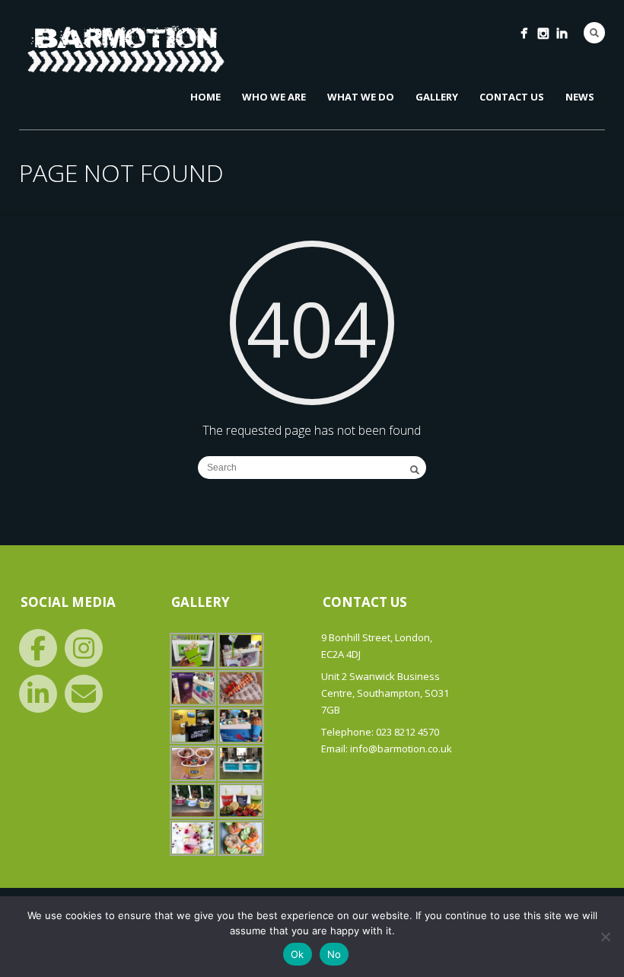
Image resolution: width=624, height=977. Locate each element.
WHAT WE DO (360, 97)
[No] (605, 936)
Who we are (274, 97)
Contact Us (511, 97)
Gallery (436, 97)
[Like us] (38, 648)
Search (594, 32)
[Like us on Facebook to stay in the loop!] (523, 33)
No (334, 954)
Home (205, 97)
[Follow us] (84, 648)
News (579, 97)
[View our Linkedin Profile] (38, 694)
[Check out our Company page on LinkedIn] (561, 33)
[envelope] (84, 694)
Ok (297, 954)
